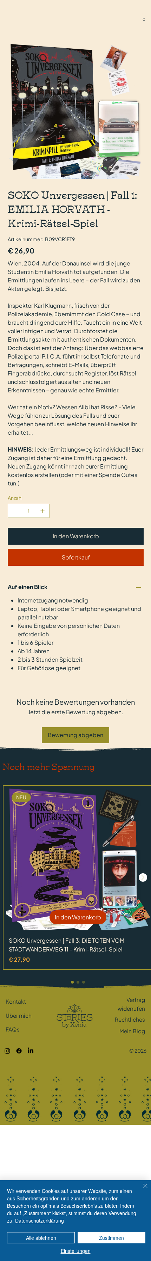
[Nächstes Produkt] (143, 877)
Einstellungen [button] (76, 1250)
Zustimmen (111, 1237)
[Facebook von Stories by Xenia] (18, 1050)
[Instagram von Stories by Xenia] (7, 1050)
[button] (144, 18)
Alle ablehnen (41, 1237)
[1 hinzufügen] (42, 511)
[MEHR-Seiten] (118, 17)
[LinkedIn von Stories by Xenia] (30, 1050)
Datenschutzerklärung (39, 1220)
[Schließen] (141, 1190)
